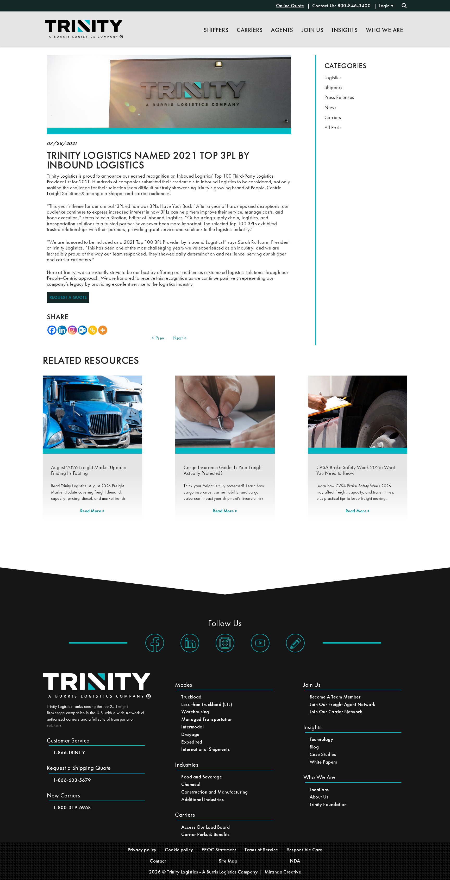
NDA (295, 861)
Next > (180, 338)
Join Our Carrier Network (336, 711)
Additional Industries (202, 799)
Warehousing (195, 711)
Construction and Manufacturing (214, 792)
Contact (158, 861)
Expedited (191, 742)
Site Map (228, 861)
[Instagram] (72, 330)
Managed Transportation (207, 719)
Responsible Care (304, 849)
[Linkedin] (62, 330)
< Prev (158, 338)
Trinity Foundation (328, 804)
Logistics (332, 77)
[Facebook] (52, 330)
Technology (321, 739)
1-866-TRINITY (69, 752)
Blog (314, 747)
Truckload (191, 697)
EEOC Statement (219, 849)
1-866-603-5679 (72, 780)
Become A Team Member (335, 697)
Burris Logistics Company (232, 872)
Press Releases (339, 97)
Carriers (332, 117)
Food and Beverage (201, 776)
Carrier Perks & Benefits (205, 834)
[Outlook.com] (82, 330)
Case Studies (323, 754)
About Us (319, 797)
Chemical (190, 784)
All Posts (332, 127)
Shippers (333, 87)
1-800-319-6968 (72, 807)
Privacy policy (142, 849)
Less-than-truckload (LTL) (206, 704)
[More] (102, 330)
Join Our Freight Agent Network (342, 704)
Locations (319, 789)
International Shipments (205, 749)
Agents (282, 30)
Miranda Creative (283, 872)
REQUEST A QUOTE (68, 297)
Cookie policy (179, 849)
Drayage (190, 734)
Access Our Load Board (205, 827)
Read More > (92, 511)
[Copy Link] (92, 330)
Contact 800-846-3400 (342, 6)
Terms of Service (261, 849)
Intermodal (192, 726)
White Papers (323, 762)
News (330, 107)
